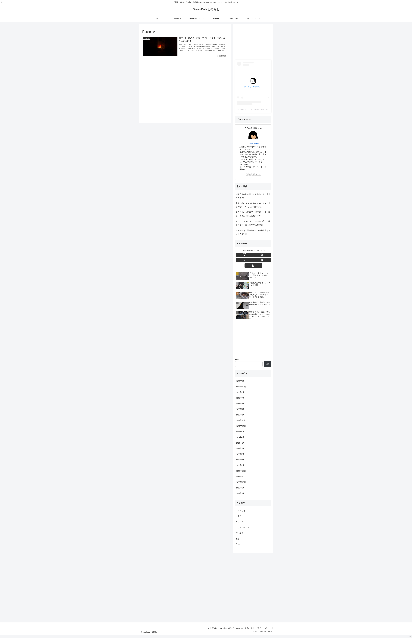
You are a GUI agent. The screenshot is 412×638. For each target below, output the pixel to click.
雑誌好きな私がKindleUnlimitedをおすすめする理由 (253, 196)
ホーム (207, 628)
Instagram (239, 628)
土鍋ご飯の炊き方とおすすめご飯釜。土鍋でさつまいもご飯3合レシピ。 (253, 205)
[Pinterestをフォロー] (253, 174)
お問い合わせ (249, 628)
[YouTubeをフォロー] (250, 174)
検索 (237, 359)
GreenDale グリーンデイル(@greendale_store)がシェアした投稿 (259, 109)
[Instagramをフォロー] (247, 174)
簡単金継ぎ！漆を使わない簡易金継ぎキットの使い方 (253, 232)
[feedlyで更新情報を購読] (256, 174)
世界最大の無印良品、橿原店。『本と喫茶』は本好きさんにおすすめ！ (253, 214)
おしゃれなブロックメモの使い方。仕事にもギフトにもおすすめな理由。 (253, 223)
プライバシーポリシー (263, 628)
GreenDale (253, 143)
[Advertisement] (185, 89)
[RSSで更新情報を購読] (259, 174)
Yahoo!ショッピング (227, 628)
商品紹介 (215, 628)
